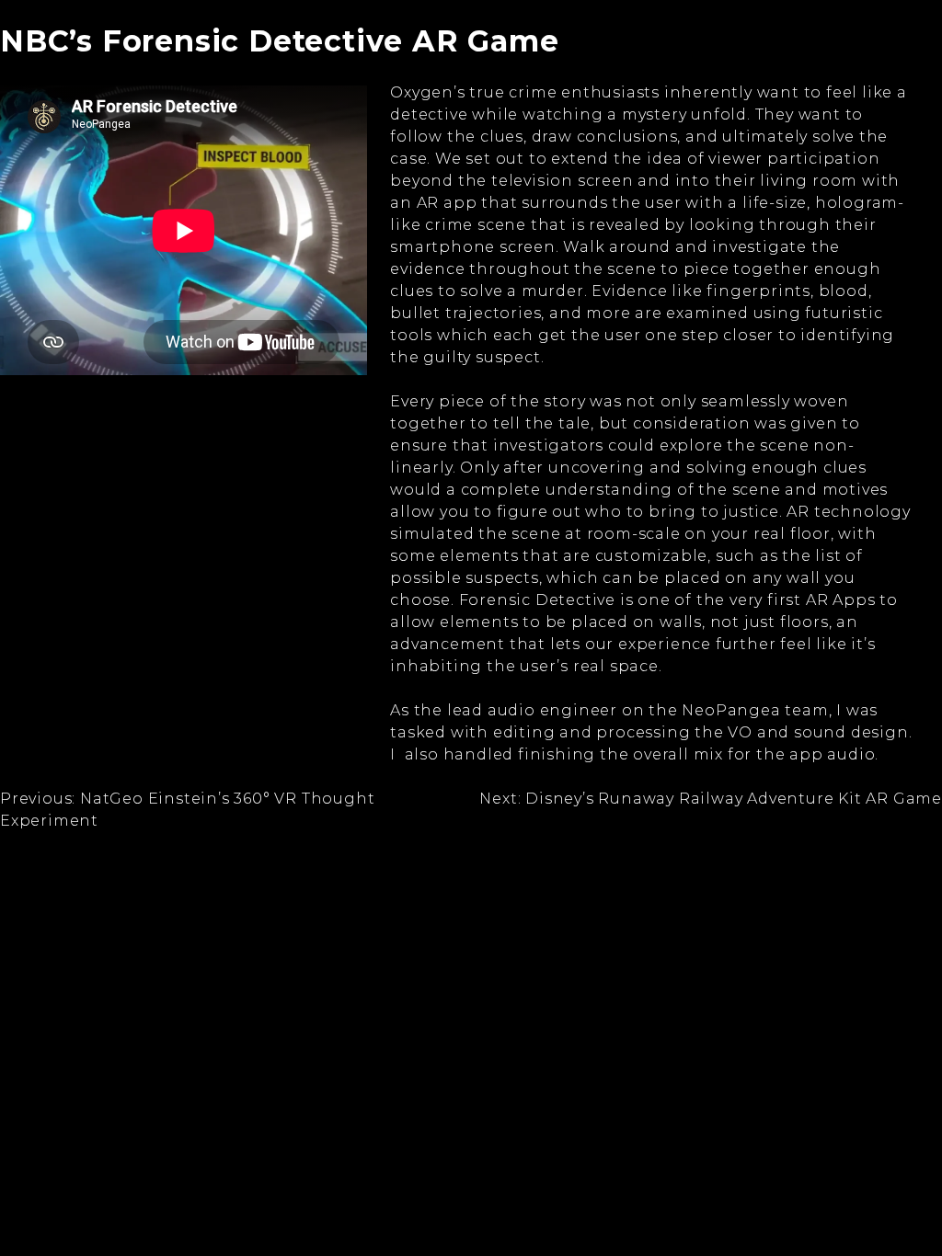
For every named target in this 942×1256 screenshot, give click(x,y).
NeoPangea (731, 710)
